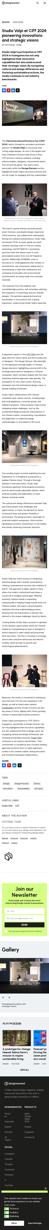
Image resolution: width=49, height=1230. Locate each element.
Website (5, 838)
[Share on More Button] (22, 90)
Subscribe (9, 1121)
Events (37, 783)
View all (24, 1070)
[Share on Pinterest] (8, 90)
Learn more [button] (9, 1204)
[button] (6, 1208)
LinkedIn (9, 1159)
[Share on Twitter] (18, 90)
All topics (39, 788)
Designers (29, 1132)
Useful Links (10, 800)
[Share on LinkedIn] (13, 90)
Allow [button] (14, 1223)
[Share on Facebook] (4, 90)
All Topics (8, 1138)
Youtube (14, 843)
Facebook (14, 838)
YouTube (9, 1185)
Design (5, 22)
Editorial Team (13, 45)
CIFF (17, 805)
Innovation (7, 788)
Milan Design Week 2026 (28, 1117)
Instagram (24, 838)
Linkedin (33, 838)
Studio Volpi (36, 738)
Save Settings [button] (35, 1223)
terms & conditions (35, 931)
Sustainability (8, 708)
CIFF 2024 (31, 354)
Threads (9, 1164)
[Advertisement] (26, 12)
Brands (28, 1126)
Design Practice (22, 783)
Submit (8, 1126)
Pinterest (5, 843)
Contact (9, 1132)
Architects (30, 1137)
